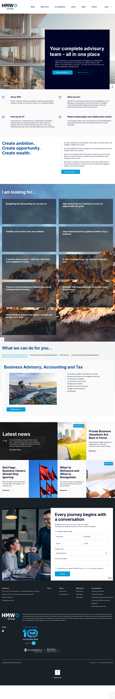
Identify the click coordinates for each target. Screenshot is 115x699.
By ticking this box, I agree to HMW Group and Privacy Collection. (80, 568)
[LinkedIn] (3, 631)
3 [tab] (5, 85)
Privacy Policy (86, 568)
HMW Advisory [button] (15, 409)
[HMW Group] (9, 7)
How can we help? (61, 558)
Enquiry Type (59, 549)
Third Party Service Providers (105, 662)
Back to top (57, 677)
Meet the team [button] (82, 72)
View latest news (15, 450)
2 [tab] (4, 85)
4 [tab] (7, 85)
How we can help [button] (61, 72)
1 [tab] (2, 85)
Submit (62, 574)
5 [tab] (9, 85)
